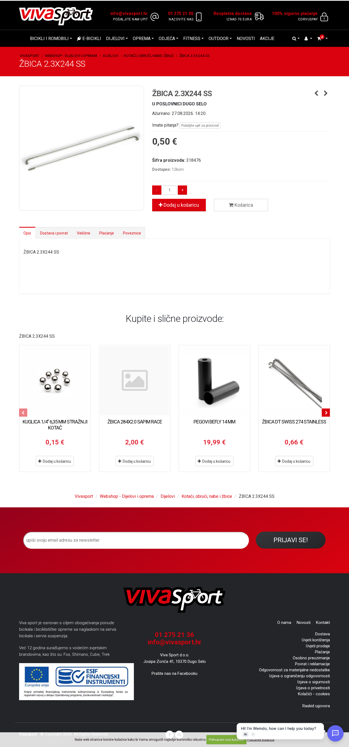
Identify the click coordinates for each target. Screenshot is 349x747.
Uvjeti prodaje (318, 646)
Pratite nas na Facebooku (174, 673)
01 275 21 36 (174, 635)
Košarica (243, 205)
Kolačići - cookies (314, 693)
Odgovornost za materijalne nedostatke (294, 669)
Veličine (83, 233)
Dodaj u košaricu (181, 205)
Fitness (191, 38)
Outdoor (218, 38)
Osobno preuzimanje (311, 657)
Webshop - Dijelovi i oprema (71, 55)
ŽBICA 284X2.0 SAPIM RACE (134, 422)
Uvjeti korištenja (316, 640)
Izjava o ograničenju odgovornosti (299, 675)
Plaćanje (106, 233)
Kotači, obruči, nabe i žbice (149, 55)
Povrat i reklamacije (312, 663)
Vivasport (29, 55)
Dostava (322, 634)
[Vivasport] (58, 16)
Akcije (267, 38)
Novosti (246, 38)
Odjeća (167, 38)
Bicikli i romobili (49, 38)
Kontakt (323, 622)
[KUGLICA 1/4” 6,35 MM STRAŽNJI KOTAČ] (55, 381)
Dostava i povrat (54, 233)
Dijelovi (115, 38)
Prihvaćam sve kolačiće (226, 740)
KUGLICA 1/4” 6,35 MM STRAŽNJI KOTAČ (55, 425)
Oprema (142, 38)
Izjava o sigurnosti (313, 681)
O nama (284, 622)
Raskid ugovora (316, 705)
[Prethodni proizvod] (316, 94)
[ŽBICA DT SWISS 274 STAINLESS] (294, 381)
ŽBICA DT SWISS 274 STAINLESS (294, 422)
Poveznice (132, 233)
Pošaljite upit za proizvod (200, 125)
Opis (27, 233)
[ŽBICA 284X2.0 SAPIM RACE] (135, 381)
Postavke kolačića (260, 740)
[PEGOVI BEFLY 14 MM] (214, 381)
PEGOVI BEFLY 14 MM (214, 422)
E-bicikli (91, 38)
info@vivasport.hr (174, 642)
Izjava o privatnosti (313, 687)
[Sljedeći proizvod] (325, 94)
